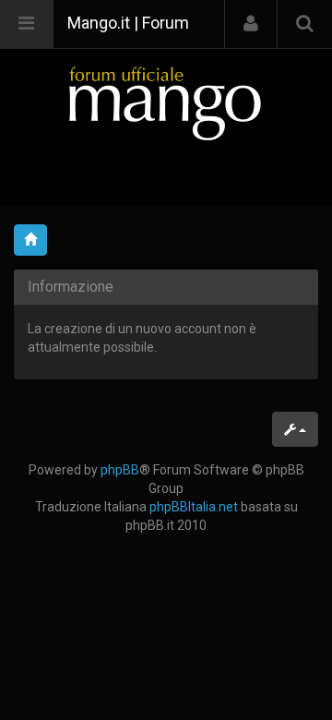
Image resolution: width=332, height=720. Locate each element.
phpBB (120, 469)
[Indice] (166, 103)
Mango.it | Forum (128, 22)
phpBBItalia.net (193, 506)
